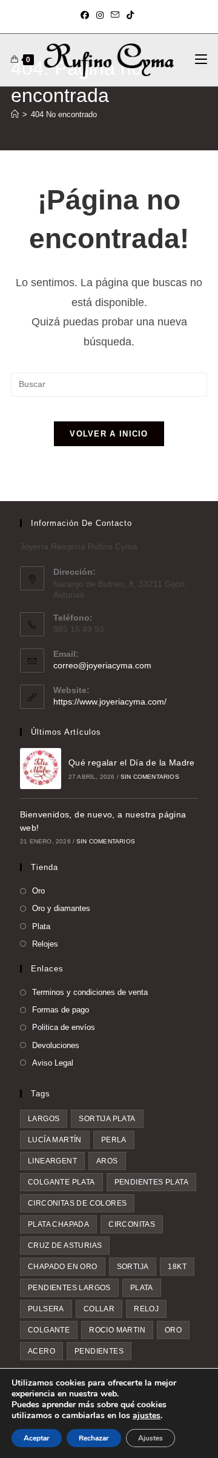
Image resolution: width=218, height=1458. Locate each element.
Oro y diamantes (61, 908)
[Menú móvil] (201, 60)
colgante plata (61, 1182)
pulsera (46, 1309)
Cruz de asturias (65, 1245)
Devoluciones (55, 1045)
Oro (38, 890)
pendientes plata (151, 1182)
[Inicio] (15, 114)
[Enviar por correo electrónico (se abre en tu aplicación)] (115, 15)
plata (141, 1288)
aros (107, 1161)
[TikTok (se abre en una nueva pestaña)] (130, 15)
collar (99, 1309)
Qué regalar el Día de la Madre (131, 762)
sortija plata (107, 1118)
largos (43, 1118)
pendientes (99, 1351)
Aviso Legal (52, 1062)
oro (173, 1330)
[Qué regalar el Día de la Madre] (40, 768)
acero (41, 1351)
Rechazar (94, 1438)
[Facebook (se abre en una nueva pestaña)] (87, 15)
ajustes (146, 1415)
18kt (177, 1266)
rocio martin (117, 1330)
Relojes (45, 943)
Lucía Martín (55, 1140)
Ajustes (150, 1438)
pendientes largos (69, 1288)
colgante (49, 1330)
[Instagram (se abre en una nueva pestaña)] (100, 15)
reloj (146, 1309)
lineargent (52, 1161)
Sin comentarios (150, 776)
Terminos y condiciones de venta (90, 992)
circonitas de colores (77, 1203)
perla (114, 1140)
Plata (41, 926)
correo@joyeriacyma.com (102, 665)
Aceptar (37, 1438)
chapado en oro (62, 1266)
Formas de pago (60, 1009)
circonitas (131, 1224)
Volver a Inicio (109, 433)
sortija (133, 1266)
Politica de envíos (63, 1027)
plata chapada (58, 1224)
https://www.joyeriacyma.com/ (110, 701)
